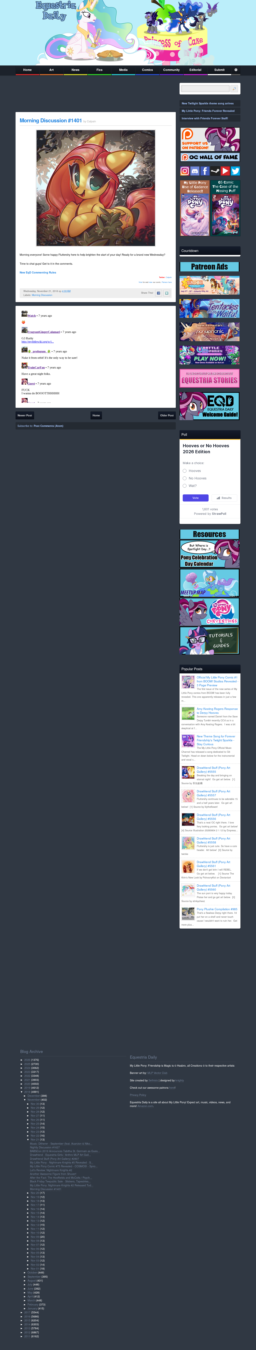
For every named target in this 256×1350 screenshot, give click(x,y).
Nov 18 (35, 1201)
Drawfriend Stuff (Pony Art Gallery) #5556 (213, 817)
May (30, 1292)
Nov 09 (35, 1237)
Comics (147, 70)
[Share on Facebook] (158, 293)
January (32, 1308)
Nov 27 (35, 1115)
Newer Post (25, 415)
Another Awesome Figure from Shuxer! (53, 1174)
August (32, 1280)
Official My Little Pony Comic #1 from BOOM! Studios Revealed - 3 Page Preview (217, 681)
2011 (27, 1336)
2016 (27, 1316)
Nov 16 (35, 1209)
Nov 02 (35, 1264)
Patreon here (167, 282)
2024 (27, 1068)
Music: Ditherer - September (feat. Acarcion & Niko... (61, 1143)
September (34, 1276)
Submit (219, 70)
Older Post (167, 415)
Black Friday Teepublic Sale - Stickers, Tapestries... (60, 1181)
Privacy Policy (138, 1095)
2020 (27, 1083)
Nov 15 (35, 1213)
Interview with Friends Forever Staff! (205, 118)
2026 (27, 1060)
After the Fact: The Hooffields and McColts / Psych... (61, 1177)
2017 (27, 1312)
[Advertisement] (210, 957)
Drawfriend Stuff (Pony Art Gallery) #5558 (213, 840)
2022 (27, 1075)
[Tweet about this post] (166, 293)
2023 (27, 1072)
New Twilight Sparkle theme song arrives (208, 103)
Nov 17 (35, 1205)
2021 (27, 1080)
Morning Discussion (42, 295)
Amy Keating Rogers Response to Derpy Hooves (217, 711)
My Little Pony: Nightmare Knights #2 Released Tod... (61, 1185)
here (172, 1087)
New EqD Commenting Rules (38, 272)
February (33, 1304)
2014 (27, 1324)
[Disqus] (95, 356)
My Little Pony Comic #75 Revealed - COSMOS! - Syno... (64, 1166)
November (34, 1099)
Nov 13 (35, 1220)
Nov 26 (35, 1119)
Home (27, 70)
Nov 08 (35, 1240)
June (30, 1288)
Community (171, 70)
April (30, 1296)
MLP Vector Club (157, 1073)
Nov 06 (35, 1248)
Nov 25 (35, 1123)
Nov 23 (35, 1131)
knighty (179, 1080)
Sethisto (153, 1080)
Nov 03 (35, 1260)
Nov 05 (35, 1252)
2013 (27, 1328)
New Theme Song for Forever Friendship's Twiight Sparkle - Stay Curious (216, 740)
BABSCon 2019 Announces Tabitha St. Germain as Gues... (65, 1151)
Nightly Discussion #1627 (45, 1147)
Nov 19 (35, 1197)
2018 (27, 1092)
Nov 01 (35, 1268)
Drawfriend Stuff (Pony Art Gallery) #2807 (54, 1159)
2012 (27, 1332)
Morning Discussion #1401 (51, 120)
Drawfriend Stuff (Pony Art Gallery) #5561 (213, 864)
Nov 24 (35, 1127)
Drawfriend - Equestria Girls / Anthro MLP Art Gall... (60, 1155)
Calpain (169, 277)
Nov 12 (35, 1225)
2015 (27, 1320)
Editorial (195, 70)
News (75, 70)
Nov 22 (35, 1135)
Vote (140, 282)
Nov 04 (35, 1256)
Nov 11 (35, 1228)
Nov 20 (35, 1193)
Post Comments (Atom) (48, 426)
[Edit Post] (73, 291)
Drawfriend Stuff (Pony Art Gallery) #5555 (213, 769)
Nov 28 (35, 1111)
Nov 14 (35, 1216)
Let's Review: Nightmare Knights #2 (51, 1170)
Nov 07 (35, 1244)
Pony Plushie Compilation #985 (217, 909)
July (30, 1284)
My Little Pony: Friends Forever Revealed (208, 111)
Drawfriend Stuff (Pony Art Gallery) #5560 (213, 887)
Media (123, 70)
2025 (27, 1064)
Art (51, 70)
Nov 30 (35, 1104)
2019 (27, 1087)
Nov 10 (35, 1232)
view (150, 282)
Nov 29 (35, 1107)
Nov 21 (35, 1139)
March (31, 1300)
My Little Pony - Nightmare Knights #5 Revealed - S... (61, 1162)
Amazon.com (145, 1106)
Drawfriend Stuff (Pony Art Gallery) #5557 (213, 793)
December (34, 1095)
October (32, 1272)
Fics (100, 70)
